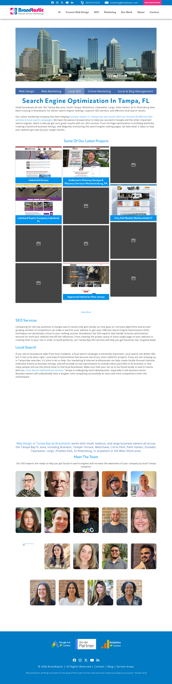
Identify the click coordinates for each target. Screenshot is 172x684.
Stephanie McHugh (86, 500)
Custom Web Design (77, 12)
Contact (154, 12)
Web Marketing (51, 91)
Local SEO (74, 91)
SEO (96, 12)
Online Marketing (99, 91)
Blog (110, 666)
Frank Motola (86, 536)
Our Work (126, 12)
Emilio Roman (143, 572)
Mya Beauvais (129, 608)
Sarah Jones (43, 608)
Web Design (26, 91)
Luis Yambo (114, 572)
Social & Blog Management (135, 91)
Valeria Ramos (71, 608)
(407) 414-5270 (93, 2)
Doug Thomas (57, 500)
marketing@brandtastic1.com (124, 2)
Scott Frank (57, 536)
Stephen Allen (115, 536)
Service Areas (125, 666)
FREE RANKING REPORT (152, 3)
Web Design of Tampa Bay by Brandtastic (43, 443)
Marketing (110, 12)
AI (59, 12)
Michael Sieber (28, 500)
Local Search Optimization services (44, 370)
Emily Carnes (85, 572)
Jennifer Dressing (28, 536)
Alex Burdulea (143, 500)
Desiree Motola (57, 572)
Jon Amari (115, 500)
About (141, 12)
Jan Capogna (100, 608)
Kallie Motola (28, 548)
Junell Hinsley (143, 536)
